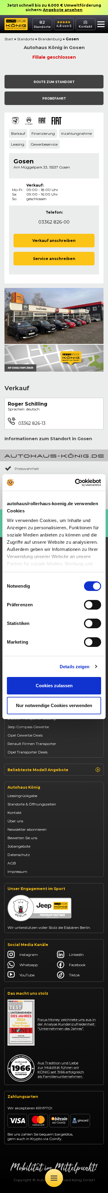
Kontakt (15, 812)
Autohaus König (24, 787)
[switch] (92, 605)
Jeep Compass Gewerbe (28, 727)
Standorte (25, 39)
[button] (101, 25)
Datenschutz (19, 854)
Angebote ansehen (62, 10)
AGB (12, 863)
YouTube (27, 975)
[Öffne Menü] (54, 1178)
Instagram (29, 954)
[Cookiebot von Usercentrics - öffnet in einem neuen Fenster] (76, 483)
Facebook (77, 965)
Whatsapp (29, 965)
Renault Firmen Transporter (32, 743)
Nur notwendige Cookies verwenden (54, 705)
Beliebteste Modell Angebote (38, 770)
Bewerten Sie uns (22, 838)
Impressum (17, 871)
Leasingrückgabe (22, 795)
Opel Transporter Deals (27, 752)
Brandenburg (50, 39)
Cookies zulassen (54, 685)
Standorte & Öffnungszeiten (32, 804)
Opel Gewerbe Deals (25, 735)
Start (8, 39)
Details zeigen (74, 666)
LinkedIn (76, 954)
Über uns (15, 821)
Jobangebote (19, 846)
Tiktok (74, 975)
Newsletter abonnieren (27, 829)
